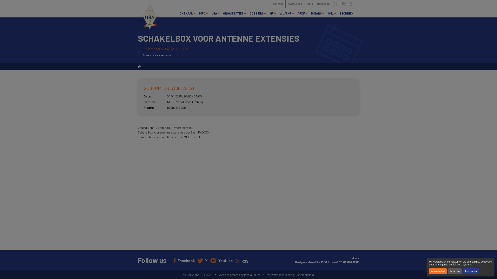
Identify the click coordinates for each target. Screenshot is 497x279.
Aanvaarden (438, 271)
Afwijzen (455, 271)
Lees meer (471, 271)
